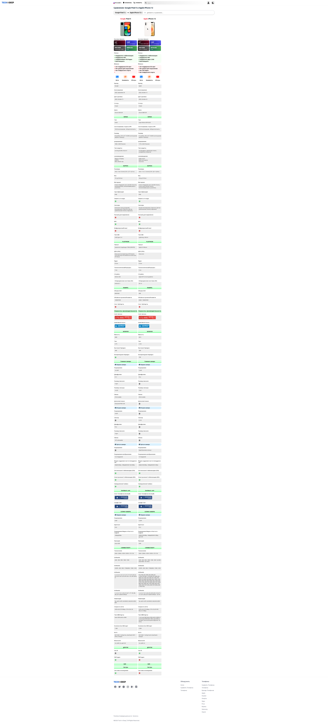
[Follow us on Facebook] (115, 686)
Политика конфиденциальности (123, 716)
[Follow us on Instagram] (127, 686)
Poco (203, 704)
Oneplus (204, 698)
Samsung (204, 709)
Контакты (135, 716)
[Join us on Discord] (136, 686)
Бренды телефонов (208, 690)
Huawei (204, 696)
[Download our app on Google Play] (132, 686)
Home (182, 685)
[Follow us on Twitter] (119, 686)
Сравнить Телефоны (208, 685)
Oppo (203, 701)
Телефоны (128, 3)
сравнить (138, 3)
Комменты (125, 80)
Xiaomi (204, 712)
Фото (117, 80)
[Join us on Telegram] (123, 686)
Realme (204, 706)
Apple (203, 693)
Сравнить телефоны (187, 687)
